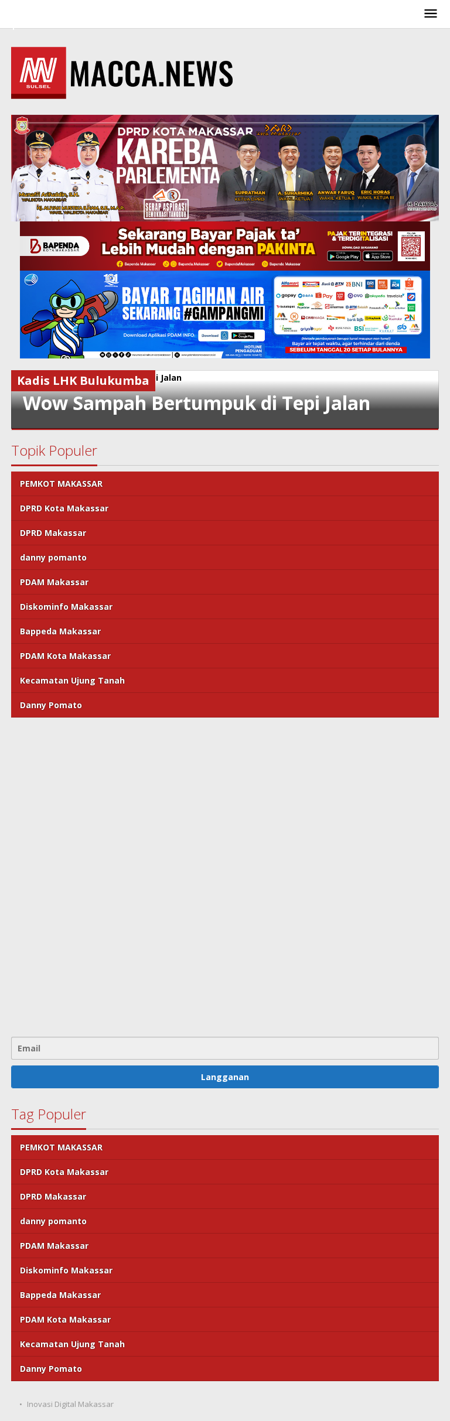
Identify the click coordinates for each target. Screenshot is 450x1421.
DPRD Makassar (53, 532)
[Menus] (430, 14)
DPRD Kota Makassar (64, 508)
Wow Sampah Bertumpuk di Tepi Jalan (196, 402)
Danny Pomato (51, 704)
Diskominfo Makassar (66, 606)
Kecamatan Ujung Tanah (72, 680)
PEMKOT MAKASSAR (61, 483)
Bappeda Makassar (60, 631)
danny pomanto (53, 557)
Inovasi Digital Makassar (70, 1404)
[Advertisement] (225, 875)
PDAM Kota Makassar (65, 655)
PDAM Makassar (54, 581)
